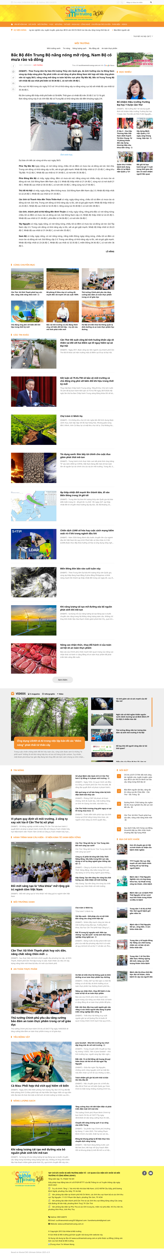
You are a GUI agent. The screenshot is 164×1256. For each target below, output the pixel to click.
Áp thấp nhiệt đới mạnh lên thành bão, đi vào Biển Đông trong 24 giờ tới (84, 494)
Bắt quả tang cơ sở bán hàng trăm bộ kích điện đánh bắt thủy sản (93, 793)
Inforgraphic (50, 694)
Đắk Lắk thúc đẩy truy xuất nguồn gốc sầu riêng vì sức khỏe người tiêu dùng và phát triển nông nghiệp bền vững (93, 1009)
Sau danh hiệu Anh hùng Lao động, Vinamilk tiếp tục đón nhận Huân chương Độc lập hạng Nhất (138, 830)
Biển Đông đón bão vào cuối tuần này (80, 568)
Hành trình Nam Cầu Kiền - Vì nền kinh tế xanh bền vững (47, 837)
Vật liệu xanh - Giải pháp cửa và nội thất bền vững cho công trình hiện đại (92, 917)
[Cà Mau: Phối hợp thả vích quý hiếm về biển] (41, 1062)
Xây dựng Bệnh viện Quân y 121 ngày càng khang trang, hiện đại (144, 134)
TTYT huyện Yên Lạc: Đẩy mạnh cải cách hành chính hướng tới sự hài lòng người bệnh (140, 864)
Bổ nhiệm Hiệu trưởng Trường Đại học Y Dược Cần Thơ (133, 103)
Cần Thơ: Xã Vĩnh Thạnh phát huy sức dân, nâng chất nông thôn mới (26, 293)
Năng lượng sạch (79, 48)
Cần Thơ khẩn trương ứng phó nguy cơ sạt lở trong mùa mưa (93, 809)
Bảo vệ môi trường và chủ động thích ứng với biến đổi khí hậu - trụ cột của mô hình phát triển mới (62, 327)
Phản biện (116, 24)
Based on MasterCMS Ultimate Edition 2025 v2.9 (30, 1252)
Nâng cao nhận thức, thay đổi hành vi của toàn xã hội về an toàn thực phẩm (85, 646)
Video (61, 694)
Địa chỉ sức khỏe (129, 839)
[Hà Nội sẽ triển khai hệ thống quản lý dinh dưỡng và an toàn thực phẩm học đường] (98, 311)
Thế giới (67, 24)
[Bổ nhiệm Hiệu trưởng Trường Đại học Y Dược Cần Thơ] (135, 87)
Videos (124, 24)
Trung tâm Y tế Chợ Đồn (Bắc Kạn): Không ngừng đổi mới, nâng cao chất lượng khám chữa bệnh (140, 959)
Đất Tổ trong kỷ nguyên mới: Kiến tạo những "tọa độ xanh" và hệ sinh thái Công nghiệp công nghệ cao (93, 934)
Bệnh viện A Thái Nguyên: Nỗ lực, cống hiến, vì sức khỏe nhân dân (140, 926)
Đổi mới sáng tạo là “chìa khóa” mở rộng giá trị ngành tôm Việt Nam (40, 887)
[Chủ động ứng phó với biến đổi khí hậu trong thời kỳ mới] (27, 311)
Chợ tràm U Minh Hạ (71, 416)
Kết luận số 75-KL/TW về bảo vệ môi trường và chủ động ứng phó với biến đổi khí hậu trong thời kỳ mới (87, 380)
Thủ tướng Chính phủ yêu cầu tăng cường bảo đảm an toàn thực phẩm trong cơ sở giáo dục (97, 294)
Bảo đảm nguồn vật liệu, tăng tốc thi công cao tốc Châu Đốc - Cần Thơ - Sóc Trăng (113, 30)
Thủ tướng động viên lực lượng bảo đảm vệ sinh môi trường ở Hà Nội (131, 731)
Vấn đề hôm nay (20, 24)
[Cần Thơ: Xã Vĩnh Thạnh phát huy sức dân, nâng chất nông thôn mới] (27, 279)
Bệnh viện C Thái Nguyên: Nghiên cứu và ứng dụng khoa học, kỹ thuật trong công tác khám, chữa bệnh (141, 880)
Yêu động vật (94, 48)
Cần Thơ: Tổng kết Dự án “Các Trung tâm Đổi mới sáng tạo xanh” (92, 844)
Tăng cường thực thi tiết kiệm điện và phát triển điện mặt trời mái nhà (93, 1107)
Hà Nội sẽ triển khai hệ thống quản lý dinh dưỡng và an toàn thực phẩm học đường (98, 327)
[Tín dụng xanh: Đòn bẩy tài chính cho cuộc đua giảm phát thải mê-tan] (33, 468)
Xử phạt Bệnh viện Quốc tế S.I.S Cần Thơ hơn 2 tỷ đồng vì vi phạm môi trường (92, 777)
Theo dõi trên (87, 65)
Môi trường (42, 24)
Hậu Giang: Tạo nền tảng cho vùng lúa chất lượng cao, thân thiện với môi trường (93, 878)
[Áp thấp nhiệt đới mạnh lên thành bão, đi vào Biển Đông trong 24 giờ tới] (33, 506)
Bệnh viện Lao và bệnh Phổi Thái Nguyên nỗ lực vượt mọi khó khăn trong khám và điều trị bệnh (141, 896)
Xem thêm (62, 679)
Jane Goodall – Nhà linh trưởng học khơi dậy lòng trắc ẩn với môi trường (92, 1044)
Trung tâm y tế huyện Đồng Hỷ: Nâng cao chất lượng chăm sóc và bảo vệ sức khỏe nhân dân (141, 944)
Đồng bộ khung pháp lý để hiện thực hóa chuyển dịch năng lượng (92, 1140)
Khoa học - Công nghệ (81, 24)
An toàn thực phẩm (109, 48)
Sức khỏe (32, 24)
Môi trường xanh (54, 48)
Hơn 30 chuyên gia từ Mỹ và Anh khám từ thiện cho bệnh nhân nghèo (141, 847)
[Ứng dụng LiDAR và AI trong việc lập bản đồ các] (49, 719)
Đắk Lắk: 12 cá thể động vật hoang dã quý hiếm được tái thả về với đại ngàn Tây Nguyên (92, 1061)
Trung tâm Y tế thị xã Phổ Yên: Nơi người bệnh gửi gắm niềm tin (140, 910)
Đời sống (58, 24)
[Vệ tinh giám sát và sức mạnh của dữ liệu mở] (102, 704)
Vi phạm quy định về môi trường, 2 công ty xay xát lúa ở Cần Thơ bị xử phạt (39, 820)
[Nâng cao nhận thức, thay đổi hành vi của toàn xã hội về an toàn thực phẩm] (33, 658)
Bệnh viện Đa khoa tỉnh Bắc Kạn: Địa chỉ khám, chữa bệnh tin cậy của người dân (141, 974)
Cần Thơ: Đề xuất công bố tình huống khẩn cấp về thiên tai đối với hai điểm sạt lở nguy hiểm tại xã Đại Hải (87, 342)
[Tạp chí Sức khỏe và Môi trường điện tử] (82, 13)
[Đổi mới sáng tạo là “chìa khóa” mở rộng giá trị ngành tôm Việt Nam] (41, 862)
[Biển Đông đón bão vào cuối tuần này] (33, 582)
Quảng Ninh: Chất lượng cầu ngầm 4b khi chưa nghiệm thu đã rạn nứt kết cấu (138, 804)
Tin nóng (66, 48)
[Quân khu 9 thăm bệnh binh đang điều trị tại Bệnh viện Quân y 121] (125, 156)
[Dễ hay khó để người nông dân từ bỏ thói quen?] (102, 751)
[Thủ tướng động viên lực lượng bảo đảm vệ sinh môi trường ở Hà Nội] (102, 735)
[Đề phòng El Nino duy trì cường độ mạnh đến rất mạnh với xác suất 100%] (62, 279)
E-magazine (35, 694)
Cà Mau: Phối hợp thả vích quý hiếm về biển (40, 1085)
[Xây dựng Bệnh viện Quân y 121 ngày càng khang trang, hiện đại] (145, 123)
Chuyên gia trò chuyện (101, 24)
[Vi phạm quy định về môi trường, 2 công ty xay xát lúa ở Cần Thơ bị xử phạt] (41, 795)
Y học (51, 24)
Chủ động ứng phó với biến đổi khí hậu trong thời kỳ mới (25, 326)
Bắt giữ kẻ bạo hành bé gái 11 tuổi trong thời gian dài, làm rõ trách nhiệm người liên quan (145, 169)
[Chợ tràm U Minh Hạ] (33, 430)
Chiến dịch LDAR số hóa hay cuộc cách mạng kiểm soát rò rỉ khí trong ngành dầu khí (87, 532)
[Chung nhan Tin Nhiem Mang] (61, 1244)
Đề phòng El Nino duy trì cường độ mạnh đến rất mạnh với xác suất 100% (62, 293)
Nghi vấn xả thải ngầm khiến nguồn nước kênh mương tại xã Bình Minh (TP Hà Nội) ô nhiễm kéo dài (132, 716)
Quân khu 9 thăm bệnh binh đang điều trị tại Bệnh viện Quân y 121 (124, 168)
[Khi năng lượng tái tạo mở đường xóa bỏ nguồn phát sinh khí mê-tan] (33, 620)
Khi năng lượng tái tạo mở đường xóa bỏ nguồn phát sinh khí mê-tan (38, 1151)
